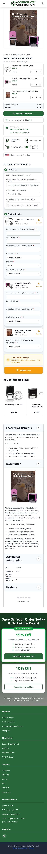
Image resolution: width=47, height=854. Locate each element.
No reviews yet (22, 62)
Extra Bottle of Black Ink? (15, 270)
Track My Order (7, 757)
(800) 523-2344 (7, 806)
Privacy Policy (35, 700)
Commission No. (16, 190)
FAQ (3, 783)
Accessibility (6, 792)
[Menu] (4, 3)
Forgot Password (8, 753)
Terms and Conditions (22, 700)
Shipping (5, 775)
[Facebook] (4, 836)
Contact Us (6, 770)
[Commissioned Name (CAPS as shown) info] (37, 229)
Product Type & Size (14, 317)
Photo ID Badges (8, 717)
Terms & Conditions (20, 848)
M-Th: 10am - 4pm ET (10, 810)
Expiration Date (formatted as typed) (20, 200)
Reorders (5, 748)
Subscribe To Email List (23, 687)
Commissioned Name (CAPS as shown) (21, 180)
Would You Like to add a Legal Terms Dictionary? (19, 341)
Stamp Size (11, 253)
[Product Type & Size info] (24, 317)
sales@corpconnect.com (11, 814)
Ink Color (10, 262)
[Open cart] (43, 3)
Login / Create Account (10, 744)
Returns (5, 779)
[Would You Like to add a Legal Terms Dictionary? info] (17, 342)
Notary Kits (6, 730)
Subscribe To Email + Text (23, 656)
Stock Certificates (8, 722)
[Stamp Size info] (17, 253)
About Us (5, 788)
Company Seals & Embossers (12, 726)
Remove (25, 224)
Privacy (31, 848)
